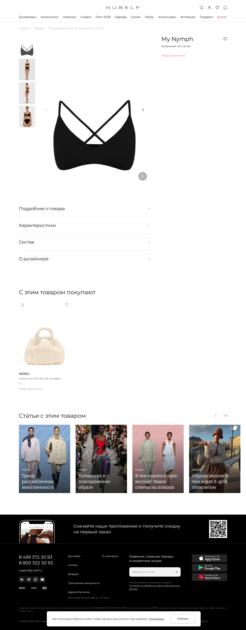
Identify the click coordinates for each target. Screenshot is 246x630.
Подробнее (156, 618)
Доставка (74, 556)
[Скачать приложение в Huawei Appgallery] (209, 577)
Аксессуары (167, 17)
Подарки (206, 17)
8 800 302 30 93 (36, 562)
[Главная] (123, 7)
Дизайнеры (28, 17)
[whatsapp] (35, 579)
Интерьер (187, 17)
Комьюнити (49, 17)
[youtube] (42, 579)
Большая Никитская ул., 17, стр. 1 (89, 597)
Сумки (135, 17)
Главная (24, 28)
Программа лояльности (84, 583)
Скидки (85, 17)
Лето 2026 (103, 17)
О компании (110, 556)
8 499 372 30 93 (35, 557)
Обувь (149, 17)
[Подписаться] (176, 571)
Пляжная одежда (59, 28)
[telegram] (29, 579)
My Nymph (177, 38)
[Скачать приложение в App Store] (209, 558)
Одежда (121, 17)
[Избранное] (217, 7)
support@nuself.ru (30, 570)
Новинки (69, 17)
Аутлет (222, 17)
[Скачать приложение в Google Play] (209, 568)
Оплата (73, 565)
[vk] (22, 579)
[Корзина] (225, 7)
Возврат (73, 574)
